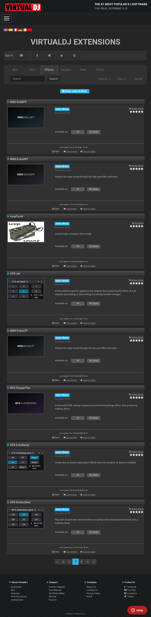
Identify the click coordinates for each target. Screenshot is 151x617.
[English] (6, 29)
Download (16, 587)
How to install (89, 151)
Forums (52, 600)
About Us (91, 587)
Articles (52, 596)
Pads (83, 69)
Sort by (103, 78)
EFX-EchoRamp (19, 445)
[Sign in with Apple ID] (61, 56)
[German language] (20, 29)
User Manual (55, 590)
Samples (66, 69)
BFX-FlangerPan (20, 387)
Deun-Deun (137, 108)
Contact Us (92, 590)
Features (15, 593)
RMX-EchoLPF (19, 330)
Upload (138, 78)
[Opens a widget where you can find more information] (137, 610)
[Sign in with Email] (21, 56)
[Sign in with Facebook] (37, 56)
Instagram (131, 593)
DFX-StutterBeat (20, 502)
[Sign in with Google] (74, 56)
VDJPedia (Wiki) (56, 593)
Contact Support (57, 587)
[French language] (15, 29)
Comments (71, 151)
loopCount (16, 216)
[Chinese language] (30, 29)
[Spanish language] (10, 29)
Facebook (130, 587)
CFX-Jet (15, 273)
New (15, 69)
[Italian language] (25, 29)
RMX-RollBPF (18, 102)
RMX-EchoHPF (19, 159)
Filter (120, 78)
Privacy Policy (93, 593)
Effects (49, 69)
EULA (89, 596)
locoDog (139, 223)
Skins (32, 69)
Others (100, 69)
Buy (13, 590)
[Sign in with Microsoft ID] (49, 56)
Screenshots (17, 600)
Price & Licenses (19, 596)
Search (54, 78)
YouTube (131, 590)
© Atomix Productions (75, 614)
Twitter (130, 596)
